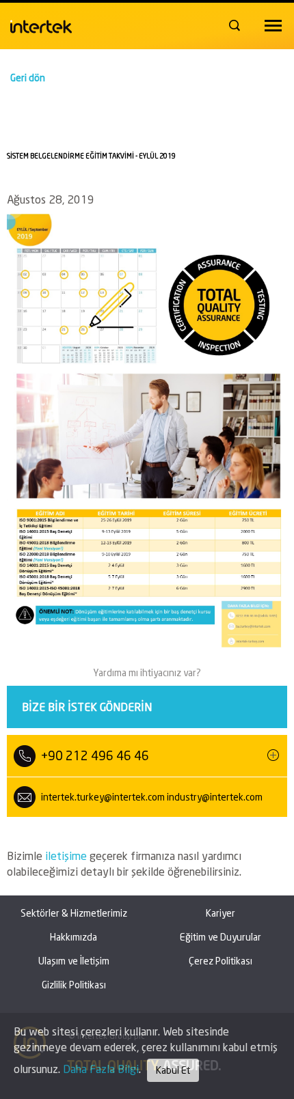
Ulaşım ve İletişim (73, 960)
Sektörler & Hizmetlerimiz (74, 913)
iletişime (67, 855)
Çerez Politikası (220, 960)
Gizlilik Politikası (74, 984)
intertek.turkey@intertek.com (103, 797)
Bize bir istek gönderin (87, 706)
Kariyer (220, 913)
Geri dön (27, 77)
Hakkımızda (73, 937)
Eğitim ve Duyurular (220, 937)
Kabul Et (173, 1070)
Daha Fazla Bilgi (101, 1068)
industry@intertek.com (215, 797)
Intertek (41, 23)
